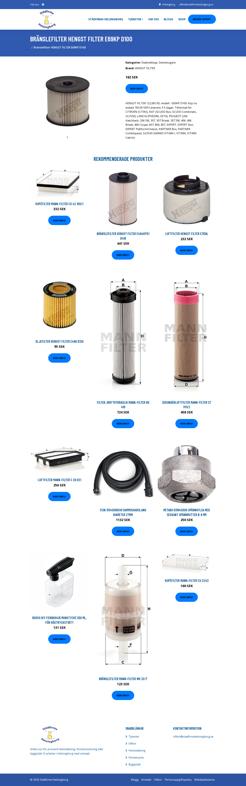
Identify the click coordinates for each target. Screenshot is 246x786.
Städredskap (149, 62)
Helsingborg (168, 4)
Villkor (158, 779)
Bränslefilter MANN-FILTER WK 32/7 (123, 679)
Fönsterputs (136, 757)
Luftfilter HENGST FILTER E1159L (186, 233)
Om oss (153, 19)
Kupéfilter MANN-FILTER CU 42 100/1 (59, 204)
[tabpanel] (67, 96)
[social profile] (43, 4)
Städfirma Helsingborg (105, 19)
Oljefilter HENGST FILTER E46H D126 (59, 341)
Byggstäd (134, 764)
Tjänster (134, 736)
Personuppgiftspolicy (178, 779)
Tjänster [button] (134, 19)
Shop (182, 19)
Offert (132, 743)
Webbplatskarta (204, 779)
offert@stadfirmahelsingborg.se (196, 4)
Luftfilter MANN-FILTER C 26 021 (59, 480)
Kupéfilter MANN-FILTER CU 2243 (187, 580)
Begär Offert (202, 19)
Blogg (168, 19)
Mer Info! (136, 88)
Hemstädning (137, 750)
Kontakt (146, 779)
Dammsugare (167, 62)
